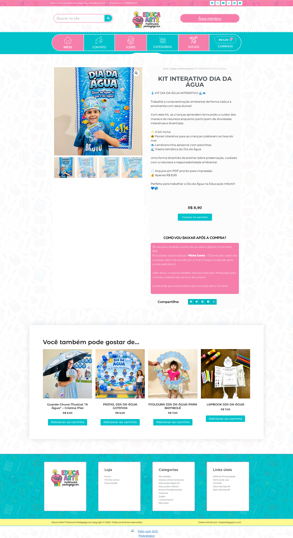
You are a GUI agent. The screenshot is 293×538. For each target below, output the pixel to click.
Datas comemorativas (181, 68)
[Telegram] (240, 3)
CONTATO (99, 47)
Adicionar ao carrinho (67, 422)
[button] (136, 73)
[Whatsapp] (229, 3)
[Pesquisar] (108, 18)
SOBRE (130, 47)
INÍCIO (68, 47)
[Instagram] (217, 3)
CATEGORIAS (162, 47)
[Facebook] (212, 3)
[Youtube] (223, 3)
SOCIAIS (193, 47)
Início (166, 68)
